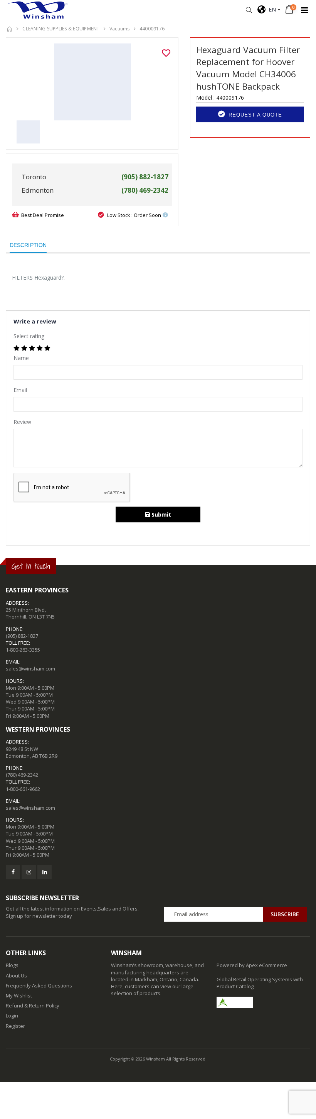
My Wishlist (19, 995)
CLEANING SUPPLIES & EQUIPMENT (60, 28)
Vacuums (119, 28)
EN (271, 9)
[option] (92, 81)
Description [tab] (28, 245)
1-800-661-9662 (23, 788)
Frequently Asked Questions (39, 985)
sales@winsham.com (30, 668)
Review (22, 421)
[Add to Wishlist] (166, 53)
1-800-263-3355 (23, 649)
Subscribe (285, 914)
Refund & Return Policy (32, 1005)
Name (21, 358)
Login (12, 1015)
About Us (16, 975)
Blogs (12, 965)
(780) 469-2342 (22, 774)
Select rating (28, 336)
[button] (249, 10)
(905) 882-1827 (22, 635)
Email (20, 390)
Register (15, 1025)
